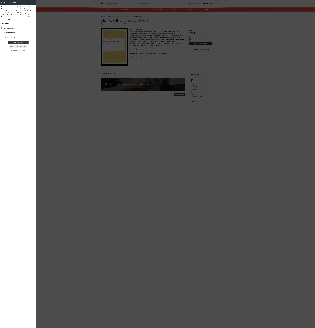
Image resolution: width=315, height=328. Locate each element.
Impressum (14, 50)
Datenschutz (21, 50)
